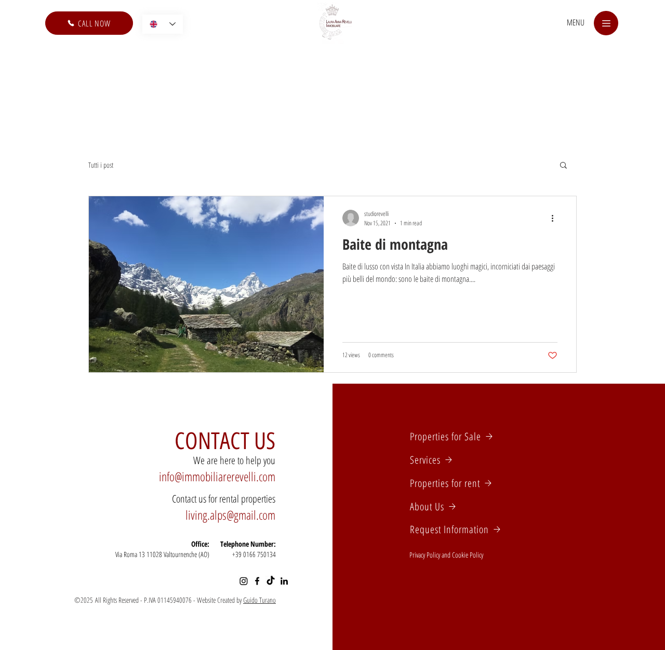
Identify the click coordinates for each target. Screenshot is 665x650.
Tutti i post (100, 165)
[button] (575, 22)
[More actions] (556, 218)
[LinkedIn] (284, 581)
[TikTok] (270, 581)
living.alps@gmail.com (230, 514)
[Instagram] (243, 581)
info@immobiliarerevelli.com (217, 476)
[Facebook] (257, 581)
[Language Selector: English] (162, 24)
